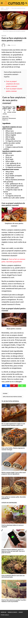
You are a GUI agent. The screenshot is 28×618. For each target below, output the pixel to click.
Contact (21, 612)
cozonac (5, 393)
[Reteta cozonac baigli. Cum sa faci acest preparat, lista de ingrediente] (14, 461)
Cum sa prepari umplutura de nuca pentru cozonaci (12, 83)
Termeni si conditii (12, 612)
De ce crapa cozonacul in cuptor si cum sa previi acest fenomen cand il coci (13, 424)
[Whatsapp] (22, 385)
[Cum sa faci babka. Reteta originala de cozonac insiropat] (14, 437)
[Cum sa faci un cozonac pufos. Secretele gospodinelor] (14, 486)
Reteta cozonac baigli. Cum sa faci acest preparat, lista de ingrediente (14, 473)
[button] (2, 3)
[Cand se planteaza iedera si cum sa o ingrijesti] (14, 514)
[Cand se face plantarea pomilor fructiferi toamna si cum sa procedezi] (14, 589)
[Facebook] (6, 385)
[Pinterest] (14, 385)
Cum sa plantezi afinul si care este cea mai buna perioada (13, 576)
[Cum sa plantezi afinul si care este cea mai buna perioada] (14, 564)
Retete (4, 35)
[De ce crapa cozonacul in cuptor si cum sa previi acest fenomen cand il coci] (14, 412)
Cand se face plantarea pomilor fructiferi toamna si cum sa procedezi (14, 600)
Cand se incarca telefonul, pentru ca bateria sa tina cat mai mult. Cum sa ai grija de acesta (13, 551)
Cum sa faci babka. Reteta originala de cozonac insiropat (13, 448)
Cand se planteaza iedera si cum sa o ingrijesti (12, 526)
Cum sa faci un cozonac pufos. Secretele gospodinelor (14, 497)
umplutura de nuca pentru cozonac (12, 396)
